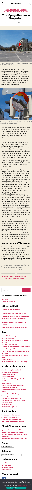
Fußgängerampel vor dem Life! (11, 419)
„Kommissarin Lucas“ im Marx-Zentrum (14, 438)
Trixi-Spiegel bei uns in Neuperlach (12, 421)
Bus (23, 264)
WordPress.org (6, 469)
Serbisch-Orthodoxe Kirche (10, 372)
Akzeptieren (10, 487)
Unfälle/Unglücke (22, 11)
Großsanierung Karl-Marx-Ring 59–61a (13, 313)
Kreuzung (15, 265)
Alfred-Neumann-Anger (9, 387)
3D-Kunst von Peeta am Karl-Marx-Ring (14, 362)
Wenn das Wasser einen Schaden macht (14, 327)
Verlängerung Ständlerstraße (11, 415)
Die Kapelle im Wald (7, 376)
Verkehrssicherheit (8, 269)
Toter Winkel (11, 267)
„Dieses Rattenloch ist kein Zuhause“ (13, 432)
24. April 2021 (23, 22)
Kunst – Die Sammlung (8, 336)
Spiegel (6, 267)
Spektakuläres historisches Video (12, 430)
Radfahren (23, 9)
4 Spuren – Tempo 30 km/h (10, 417)
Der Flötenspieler (7, 359)
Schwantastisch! (6, 404)
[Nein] (30, 484)
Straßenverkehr (10, 11)
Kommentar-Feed (7, 467)
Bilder (8, 9)
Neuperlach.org (16, 3)
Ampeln (20, 264)
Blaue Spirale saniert (8, 338)
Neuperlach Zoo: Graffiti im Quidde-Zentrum (15, 346)
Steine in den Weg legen (9, 407)
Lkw (19, 265)
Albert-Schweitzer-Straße (10, 264)
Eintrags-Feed (6, 465)
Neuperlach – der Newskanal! (10, 309)
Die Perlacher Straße (8, 374)
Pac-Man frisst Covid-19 (9, 344)
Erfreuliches (14, 9)
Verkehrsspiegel (18, 269)
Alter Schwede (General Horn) (11, 370)
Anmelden (4, 463)
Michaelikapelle (6, 383)
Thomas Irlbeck (13, 22)
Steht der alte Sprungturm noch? (12, 398)
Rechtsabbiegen (25, 265)
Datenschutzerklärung (8, 301)
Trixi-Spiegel (18, 267)
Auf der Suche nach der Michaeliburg (13, 385)
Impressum (5, 299)
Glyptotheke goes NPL (8, 349)
